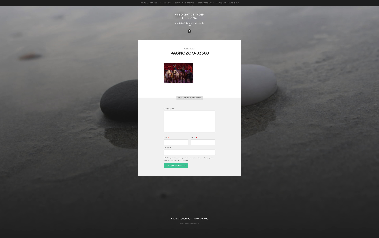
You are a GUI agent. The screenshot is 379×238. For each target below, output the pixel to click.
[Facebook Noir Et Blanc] (189, 31)
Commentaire (169, 109)
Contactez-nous (205, 3)
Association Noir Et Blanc (189, 16)
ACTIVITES (153, 3)
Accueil (143, 3)
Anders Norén (193, 223)
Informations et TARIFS (184, 3)
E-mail (194, 138)
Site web (167, 148)
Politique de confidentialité (227, 3)
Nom (166, 138)
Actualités (167, 3)
